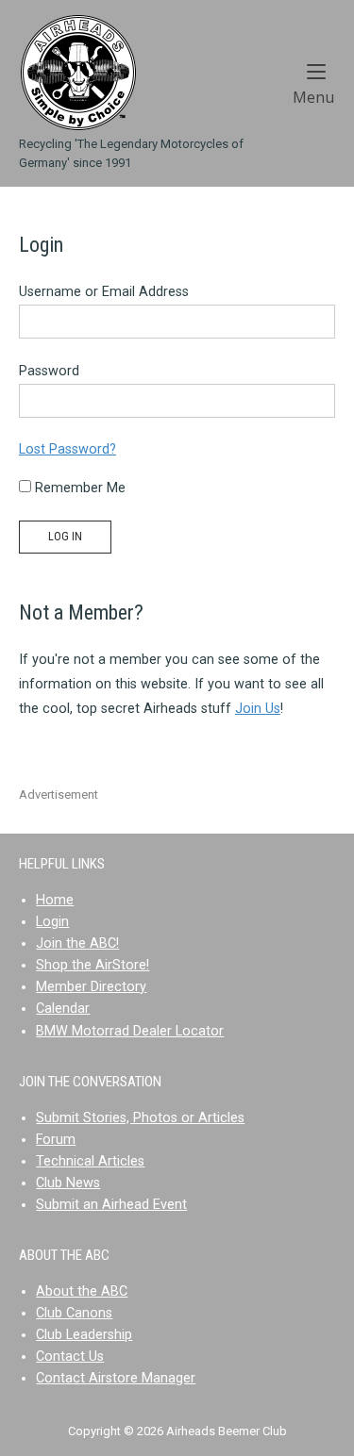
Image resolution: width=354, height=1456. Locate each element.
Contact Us (70, 1356)
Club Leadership (84, 1335)
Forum (56, 1140)
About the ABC (81, 1291)
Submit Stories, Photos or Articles (140, 1118)
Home (55, 900)
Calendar (63, 1009)
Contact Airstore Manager (115, 1378)
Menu (314, 96)
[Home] (78, 72)
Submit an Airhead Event (111, 1205)
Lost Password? (67, 449)
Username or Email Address (104, 292)
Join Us (257, 709)
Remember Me (78, 488)
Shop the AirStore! (92, 965)
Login (52, 922)
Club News (68, 1183)
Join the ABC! (77, 943)
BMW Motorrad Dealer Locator (130, 1031)
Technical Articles (90, 1161)
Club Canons (74, 1313)
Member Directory (91, 987)
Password (49, 371)
